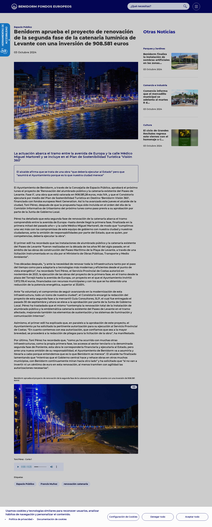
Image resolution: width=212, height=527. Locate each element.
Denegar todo (157, 517)
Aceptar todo (192, 517)
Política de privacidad (20, 519)
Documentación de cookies (52, 519)
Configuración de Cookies (123, 517)
